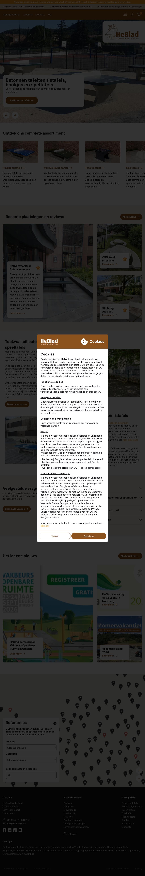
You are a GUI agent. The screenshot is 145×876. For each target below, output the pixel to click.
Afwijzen (54, 536)
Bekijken (44, 525)
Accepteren (89, 536)
